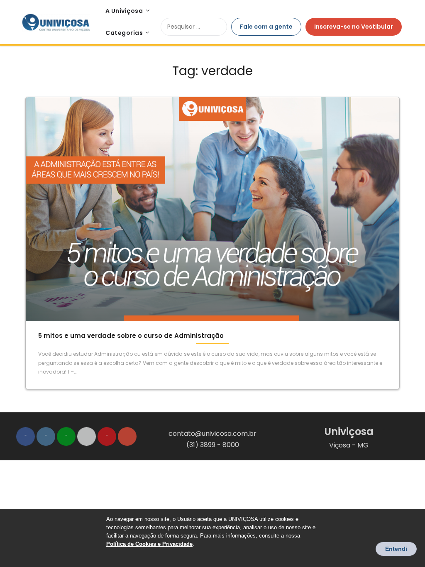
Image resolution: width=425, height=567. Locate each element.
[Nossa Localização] (127, 436)
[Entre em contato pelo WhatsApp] (66, 436)
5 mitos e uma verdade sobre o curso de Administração (131, 335)
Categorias (124, 33)
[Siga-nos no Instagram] (46, 436)
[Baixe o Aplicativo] (86, 436)
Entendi (396, 548)
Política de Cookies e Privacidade (149, 544)
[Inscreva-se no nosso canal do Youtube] (107, 436)
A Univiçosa (124, 11)
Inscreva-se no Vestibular (353, 26)
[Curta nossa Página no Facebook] (25, 436)
